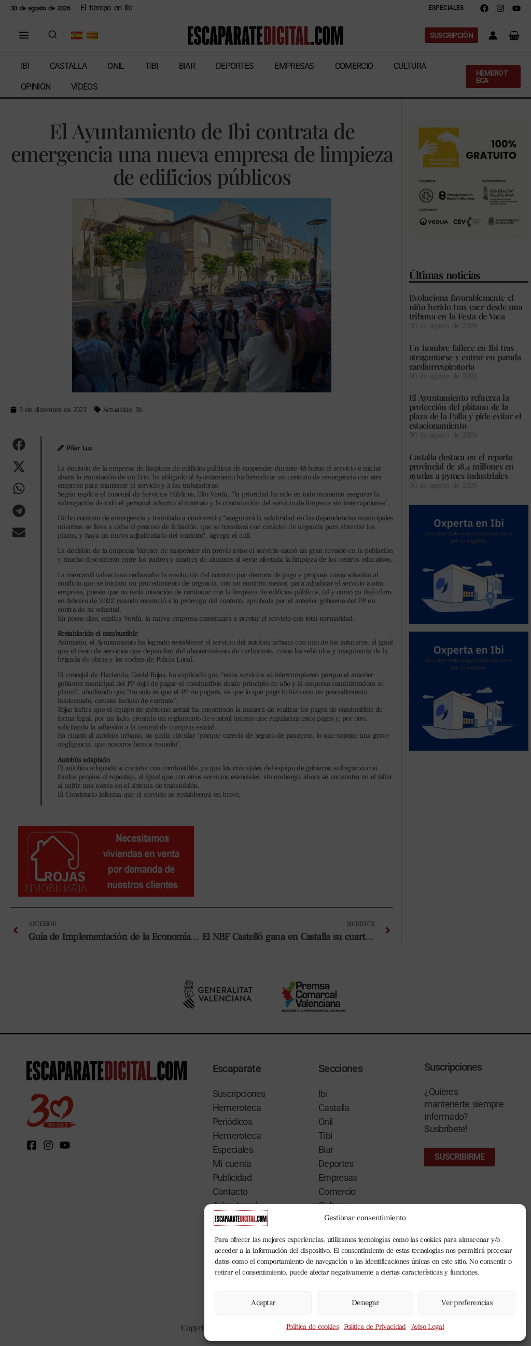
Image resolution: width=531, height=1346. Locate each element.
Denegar (365, 1303)
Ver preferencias (467, 1303)
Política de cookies (312, 1327)
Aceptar (263, 1303)
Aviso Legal (427, 1327)
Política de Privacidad (375, 1327)
